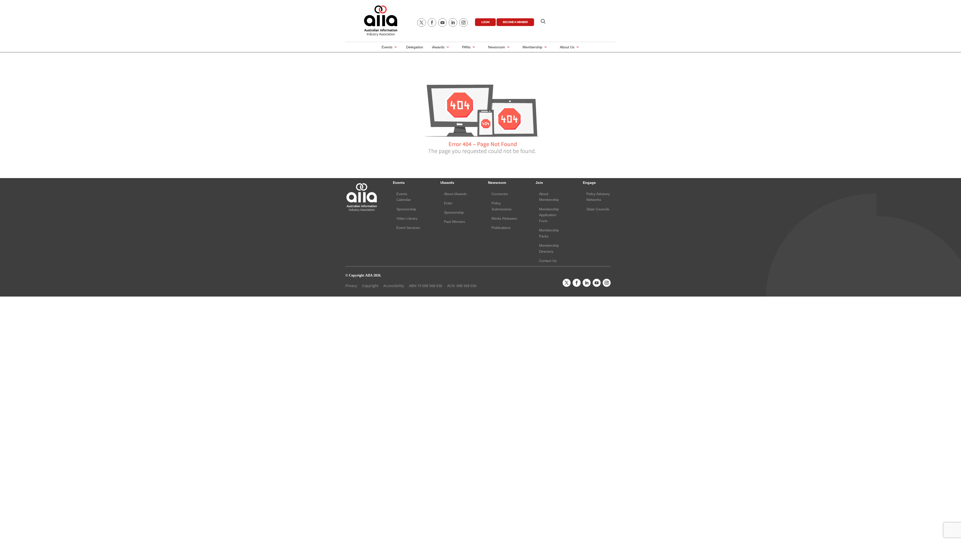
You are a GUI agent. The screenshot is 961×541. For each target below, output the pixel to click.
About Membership (549, 197)
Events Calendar (403, 197)
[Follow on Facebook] (432, 22)
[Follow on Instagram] (463, 22)
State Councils (597, 209)
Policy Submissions (502, 206)
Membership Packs (549, 233)
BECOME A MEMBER (515, 22)
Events (387, 47)
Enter (448, 203)
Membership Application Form (549, 215)
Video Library (406, 218)
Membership (532, 47)
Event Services (408, 228)
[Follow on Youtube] (442, 22)
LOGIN (485, 22)
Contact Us (548, 261)
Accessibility (393, 285)
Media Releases (504, 218)
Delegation (414, 47)
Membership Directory (549, 248)
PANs (466, 47)
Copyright (370, 285)
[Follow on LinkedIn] (453, 22)
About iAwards (455, 194)
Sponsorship (406, 209)
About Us (567, 47)
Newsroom (496, 47)
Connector (500, 194)
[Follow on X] (421, 22)
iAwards (438, 47)
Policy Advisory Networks (598, 197)
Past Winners (454, 222)
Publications (501, 228)
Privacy (351, 285)
